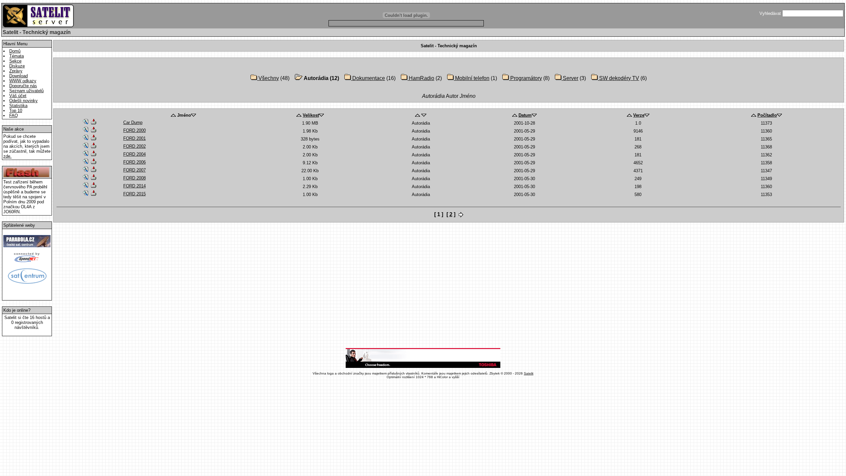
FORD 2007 (134, 170)
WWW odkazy (22, 80)
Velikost (311, 115)
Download (18, 75)
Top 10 (15, 110)
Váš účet (17, 95)
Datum (525, 115)
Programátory (525, 78)
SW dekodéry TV (618, 78)
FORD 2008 (134, 178)
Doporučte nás (23, 85)
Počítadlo (767, 115)
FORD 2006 (134, 162)
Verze (638, 115)
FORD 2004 (134, 154)
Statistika (18, 105)
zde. (7, 156)
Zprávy (15, 70)
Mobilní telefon (471, 78)
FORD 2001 (134, 138)
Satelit (528, 373)
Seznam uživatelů (26, 90)
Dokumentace (368, 78)
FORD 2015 (134, 193)
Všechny (268, 78)
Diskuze (17, 65)
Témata (16, 56)
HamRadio (420, 78)
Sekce (15, 61)
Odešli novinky (23, 100)
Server (569, 78)
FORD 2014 (134, 185)
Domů (14, 51)
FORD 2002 (134, 146)
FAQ (13, 115)
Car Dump (132, 122)
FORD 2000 (134, 130)
